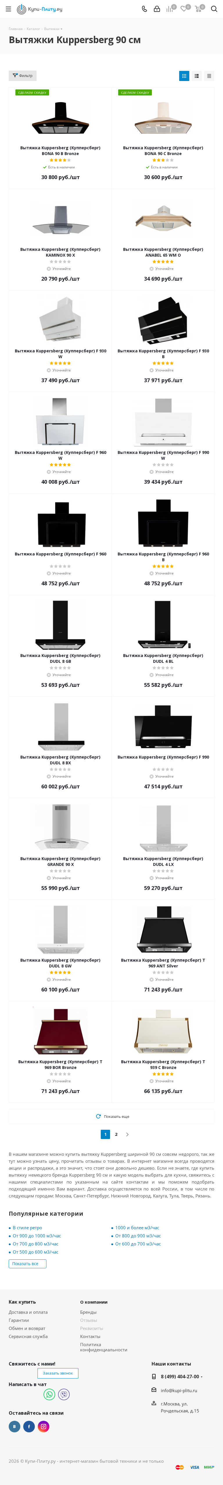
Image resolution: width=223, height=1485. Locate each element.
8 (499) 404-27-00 (180, 1376)
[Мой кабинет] (157, 9)
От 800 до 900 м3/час (138, 1236)
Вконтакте (14, 1426)
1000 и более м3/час (137, 1227)
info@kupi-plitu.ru (179, 1390)
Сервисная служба (28, 1336)
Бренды (88, 1312)
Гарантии (19, 1320)
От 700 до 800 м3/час (35, 1244)
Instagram (43, 1426)
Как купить (22, 1302)
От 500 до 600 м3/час (35, 1252)
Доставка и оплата (28, 1312)
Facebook (29, 1426)
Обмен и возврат (27, 1328)
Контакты (90, 1336)
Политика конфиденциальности (103, 1347)
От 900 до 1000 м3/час (37, 1236)
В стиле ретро (27, 1227)
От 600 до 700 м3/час (138, 1244)
